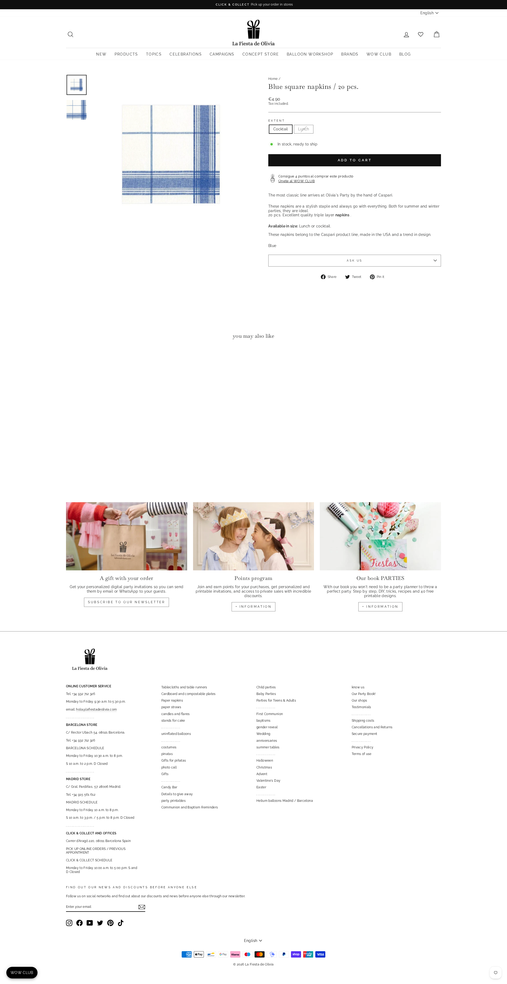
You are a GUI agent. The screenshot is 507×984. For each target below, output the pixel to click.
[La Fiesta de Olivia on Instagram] (69, 923)
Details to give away (177, 794)
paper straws (171, 707)
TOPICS (154, 54)
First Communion (269, 714)
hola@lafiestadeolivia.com (96, 709)
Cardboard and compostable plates (188, 694)
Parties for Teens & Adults (276, 700)
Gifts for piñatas (173, 760)
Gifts (165, 774)
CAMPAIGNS (222, 54)
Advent (261, 774)
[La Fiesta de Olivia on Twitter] (100, 923)
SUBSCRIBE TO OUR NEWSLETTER (126, 602)
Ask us (354, 260)
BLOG (405, 54)
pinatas (167, 754)
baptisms (263, 720)
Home (273, 79)
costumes (169, 747)
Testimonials (361, 707)
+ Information (380, 606)
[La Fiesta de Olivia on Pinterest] (110, 923)
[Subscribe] (141, 907)
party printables (173, 801)
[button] (71, 359)
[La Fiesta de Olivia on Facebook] (79, 923)
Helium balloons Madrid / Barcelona (284, 801)
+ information (254, 606)
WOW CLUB (379, 54)
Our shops (359, 700)
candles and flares (175, 714)
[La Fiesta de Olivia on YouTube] (90, 923)
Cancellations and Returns (372, 727)
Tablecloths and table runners (184, 687)
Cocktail (280, 129)
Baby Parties (266, 694)
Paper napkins (172, 700)
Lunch (303, 129)
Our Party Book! (364, 694)
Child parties (266, 687)
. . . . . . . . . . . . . (170, 727)
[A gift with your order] (126, 536)
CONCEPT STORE (260, 54)
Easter (261, 787)
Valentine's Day (268, 780)
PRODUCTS (126, 54)
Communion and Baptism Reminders (189, 807)
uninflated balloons (176, 734)
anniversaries (266, 741)
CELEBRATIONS (186, 54)
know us (358, 687)
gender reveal (267, 727)
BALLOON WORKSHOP (310, 54)
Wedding (263, 734)
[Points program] (253, 536)
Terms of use (362, 754)
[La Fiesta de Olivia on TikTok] (121, 923)
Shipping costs (363, 720)
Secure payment (364, 734)
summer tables (268, 747)
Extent (276, 120)
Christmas (264, 767)
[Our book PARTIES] (380, 536)
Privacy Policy (363, 747)
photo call (169, 767)
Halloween (264, 760)
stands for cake (173, 720)
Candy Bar (169, 787)
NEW (101, 54)
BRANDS (349, 54)
